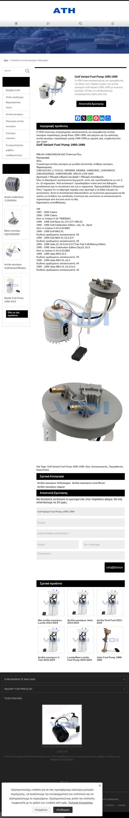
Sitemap (122, 805)
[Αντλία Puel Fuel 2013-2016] (110, 603)
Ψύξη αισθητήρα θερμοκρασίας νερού (14, 102)
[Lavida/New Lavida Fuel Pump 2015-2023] (80, 640)
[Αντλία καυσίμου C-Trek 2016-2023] (51, 640)
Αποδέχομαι (63, 809)
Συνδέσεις (110, 805)
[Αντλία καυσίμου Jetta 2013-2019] (80, 603)
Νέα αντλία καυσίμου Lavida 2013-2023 (50, 621)
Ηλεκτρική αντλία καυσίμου (15, 124)
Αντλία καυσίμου (14, 114)
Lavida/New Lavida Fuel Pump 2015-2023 (79, 658)
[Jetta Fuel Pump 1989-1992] (110, 640)
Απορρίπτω (41, 809)
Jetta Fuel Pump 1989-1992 (109, 658)
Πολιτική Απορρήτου (80, 802)
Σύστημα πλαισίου (10, 136)
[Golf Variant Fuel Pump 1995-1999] (52, 90)
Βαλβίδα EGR (13, 90)
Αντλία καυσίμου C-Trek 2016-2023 (49, 658)
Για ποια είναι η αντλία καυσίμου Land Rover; (62, 746)
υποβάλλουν (114, 567)
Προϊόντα (15, 60)
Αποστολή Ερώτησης (91, 103)
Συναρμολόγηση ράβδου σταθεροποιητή (14, 150)
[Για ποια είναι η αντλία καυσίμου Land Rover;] (62, 724)
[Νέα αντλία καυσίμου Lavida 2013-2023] (51, 603)
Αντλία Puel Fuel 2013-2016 (109, 621)
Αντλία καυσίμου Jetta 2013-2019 (80, 621)
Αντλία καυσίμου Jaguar (51, 486)
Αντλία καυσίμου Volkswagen (35, 60)
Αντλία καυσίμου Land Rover (88, 483)
